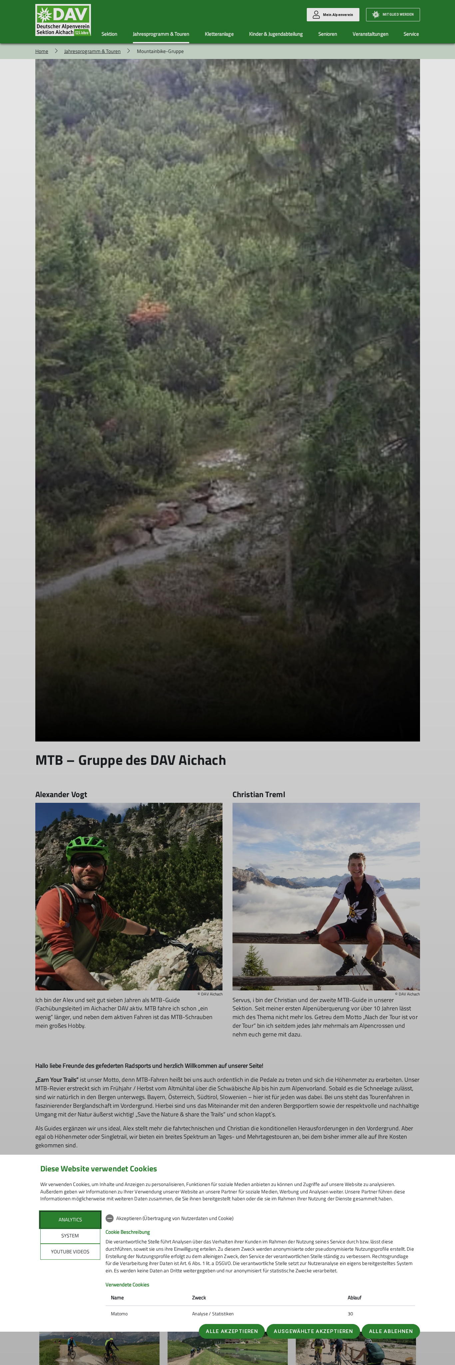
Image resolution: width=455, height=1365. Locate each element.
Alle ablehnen (391, 1331)
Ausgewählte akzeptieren (313, 1331)
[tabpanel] (260, 1267)
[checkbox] (260, 1218)
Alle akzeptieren (232, 1331)
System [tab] (70, 1235)
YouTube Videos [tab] (70, 1251)
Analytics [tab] (70, 1219)
